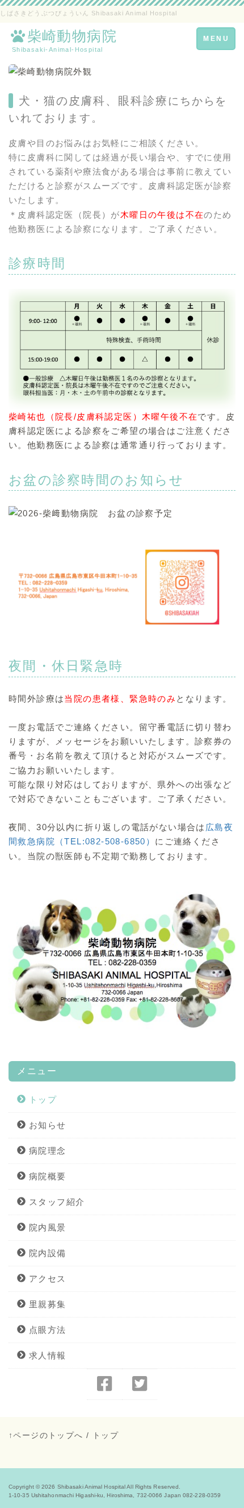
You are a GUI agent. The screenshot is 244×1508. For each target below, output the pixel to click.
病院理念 (46, 1150)
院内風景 (46, 1227)
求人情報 (46, 1355)
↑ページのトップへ (46, 1435)
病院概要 (46, 1176)
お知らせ (46, 1125)
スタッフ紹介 (55, 1202)
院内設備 (46, 1253)
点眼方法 (46, 1330)
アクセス (46, 1278)
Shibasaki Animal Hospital (91, 1487)
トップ (41, 1099)
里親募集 (46, 1304)
